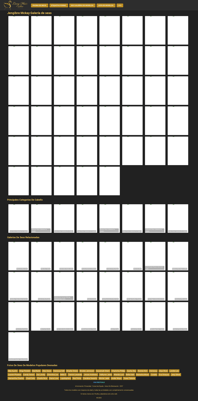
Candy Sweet (28, 374)
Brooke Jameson (87, 371)
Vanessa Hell (58, 371)
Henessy (153, 371)
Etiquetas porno (58, 5)
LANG (120, 5)
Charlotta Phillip (118, 371)
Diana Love (53, 378)
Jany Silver (175, 374)
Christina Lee (52, 374)
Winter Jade (104, 378)
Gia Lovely (41, 374)
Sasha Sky (131, 371)
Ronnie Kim (142, 371)
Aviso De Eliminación (112, 386)
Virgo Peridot (24, 371)
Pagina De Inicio (39, 5)
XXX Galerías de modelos (82, 5)
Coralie (154, 374)
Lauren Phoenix (14, 374)
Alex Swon (46, 371)
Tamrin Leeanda (75, 374)
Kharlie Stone (72, 371)
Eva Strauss (164, 374)
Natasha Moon (142, 374)
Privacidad (87, 386)
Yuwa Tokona (129, 378)
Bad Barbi (36, 371)
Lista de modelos (105, 5)
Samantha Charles (16, 378)
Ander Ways (116, 378)
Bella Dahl (130, 374)
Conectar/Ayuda (98, 386)
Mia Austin (12, 371)
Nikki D (63, 374)
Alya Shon (163, 371)
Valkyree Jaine (106, 374)
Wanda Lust (119, 374)
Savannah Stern (102, 371)
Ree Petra (77, 378)
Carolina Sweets (90, 378)
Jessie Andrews (90, 374)
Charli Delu (30, 378)
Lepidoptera (66, 378)
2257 (121, 386)
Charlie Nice (42, 378)
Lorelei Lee (174, 371)
